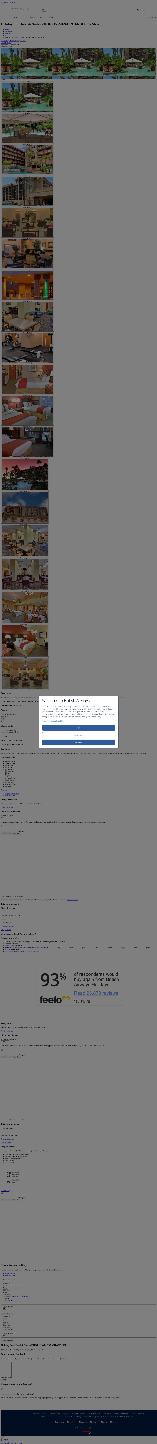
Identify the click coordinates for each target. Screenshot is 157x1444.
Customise (78, 735)
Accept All (79, 728)
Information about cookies (52, 721)
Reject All (78, 742)
